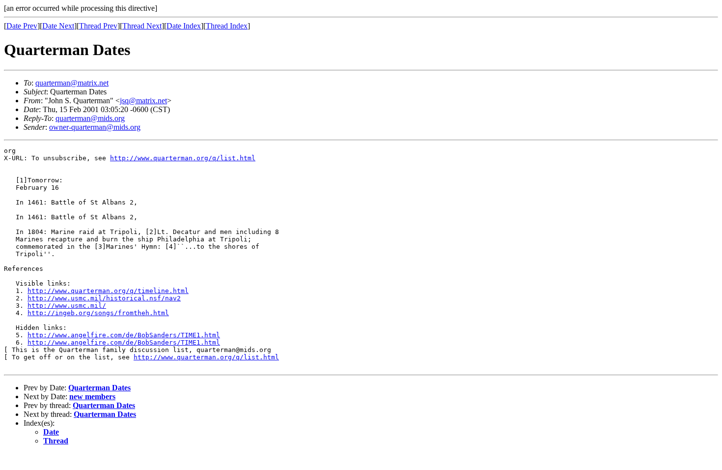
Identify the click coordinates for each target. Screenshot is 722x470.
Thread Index (227, 26)
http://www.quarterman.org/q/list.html (182, 158)
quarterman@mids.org (90, 118)
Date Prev (21, 26)
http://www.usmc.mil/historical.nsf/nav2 (104, 298)
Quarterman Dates (99, 387)
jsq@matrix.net (143, 100)
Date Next (58, 26)
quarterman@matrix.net (72, 83)
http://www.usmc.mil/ (67, 305)
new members (92, 396)
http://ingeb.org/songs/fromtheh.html (98, 313)
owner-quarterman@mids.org (94, 127)
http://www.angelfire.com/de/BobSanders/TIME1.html (124, 335)
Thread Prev (98, 26)
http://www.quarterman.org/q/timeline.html (108, 290)
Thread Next (142, 26)
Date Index (184, 26)
